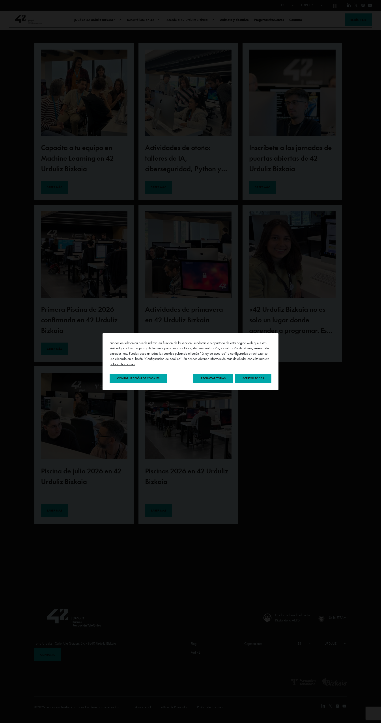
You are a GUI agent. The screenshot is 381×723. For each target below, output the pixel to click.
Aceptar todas (253, 378)
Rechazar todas (213, 378)
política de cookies (122, 364)
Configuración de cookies (138, 378)
